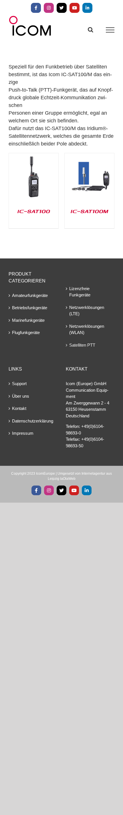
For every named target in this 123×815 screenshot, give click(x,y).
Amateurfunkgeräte (30, 295)
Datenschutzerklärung (32, 420)
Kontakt (19, 408)
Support (19, 383)
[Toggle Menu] (110, 30)
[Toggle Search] (90, 30)
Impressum (22, 433)
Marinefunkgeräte (28, 320)
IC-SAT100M (89, 211)
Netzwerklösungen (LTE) (86, 310)
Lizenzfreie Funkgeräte (79, 292)
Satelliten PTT (82, 345)
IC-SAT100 (33, 211)
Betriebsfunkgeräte (29, 307)
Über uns (20, 396)
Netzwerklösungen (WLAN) (86, 329)
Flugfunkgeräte (26, 332)
